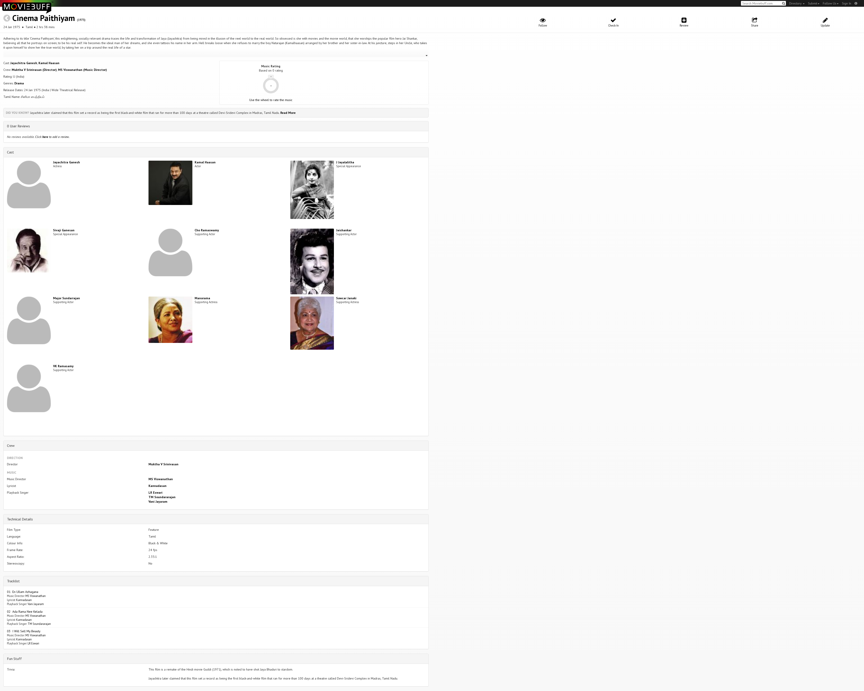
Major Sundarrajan (66, 298)
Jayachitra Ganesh (23, 63)
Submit (812, 3)
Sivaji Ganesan (63, 230)
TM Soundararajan (162, 497)
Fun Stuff (14, 658)
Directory (795, 3)
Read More (288, 113)
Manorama (202, 298)
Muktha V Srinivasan (163, 464)
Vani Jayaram (157, 502)
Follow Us (829, 3)
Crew (11, 445)
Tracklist (13, 581)
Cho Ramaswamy (207, 230)
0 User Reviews (18, 126)
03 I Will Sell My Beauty (23, 631)
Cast (10, 152)
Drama (19, 83)
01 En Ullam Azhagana (22, 592)
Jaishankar (343, 230)
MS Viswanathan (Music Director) (82, 70)
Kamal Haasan (48, 63)
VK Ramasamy (63, 366)
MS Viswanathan (160, 479)
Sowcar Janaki (346, 298)
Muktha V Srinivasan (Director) (34, 70)
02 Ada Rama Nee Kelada (25, 612)
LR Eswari (155, 493)
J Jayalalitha (345, 162)
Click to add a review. (52, 137)
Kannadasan (157, 486)
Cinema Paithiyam (43, 18)
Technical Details (20, 519)
